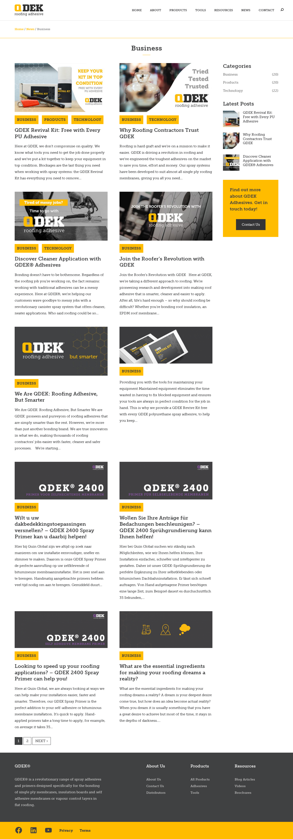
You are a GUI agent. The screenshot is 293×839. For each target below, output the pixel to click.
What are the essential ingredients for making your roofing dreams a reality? (162, 672)
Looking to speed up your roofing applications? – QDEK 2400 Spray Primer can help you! (57, 672)
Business (26, 119)
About (155, 10)
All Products (200, 779)
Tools (200, 10)
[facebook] (19, 830)
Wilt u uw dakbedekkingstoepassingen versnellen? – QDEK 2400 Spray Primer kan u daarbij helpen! (54, 527)
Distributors (155, 793)
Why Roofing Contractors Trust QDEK (257, 139)
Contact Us (251, 225)
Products (178, 10)
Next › (41, 741)
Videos (240, 786)
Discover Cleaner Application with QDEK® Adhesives (58, 262)
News (245, 10)
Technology (87, 119)
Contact (266, 10)
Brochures (243, 793)
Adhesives (198, 786)
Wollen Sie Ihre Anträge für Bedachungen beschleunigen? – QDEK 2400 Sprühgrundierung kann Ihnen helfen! (165, 527)
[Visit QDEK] (29, 10)
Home (137, 10)
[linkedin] (34, 830)
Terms (85, 830)
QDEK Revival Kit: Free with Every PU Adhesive (259, 117)
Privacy (66, 830)
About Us (153, 779)
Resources (223, 10)
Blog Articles (245, 779)
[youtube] (48, 830)
